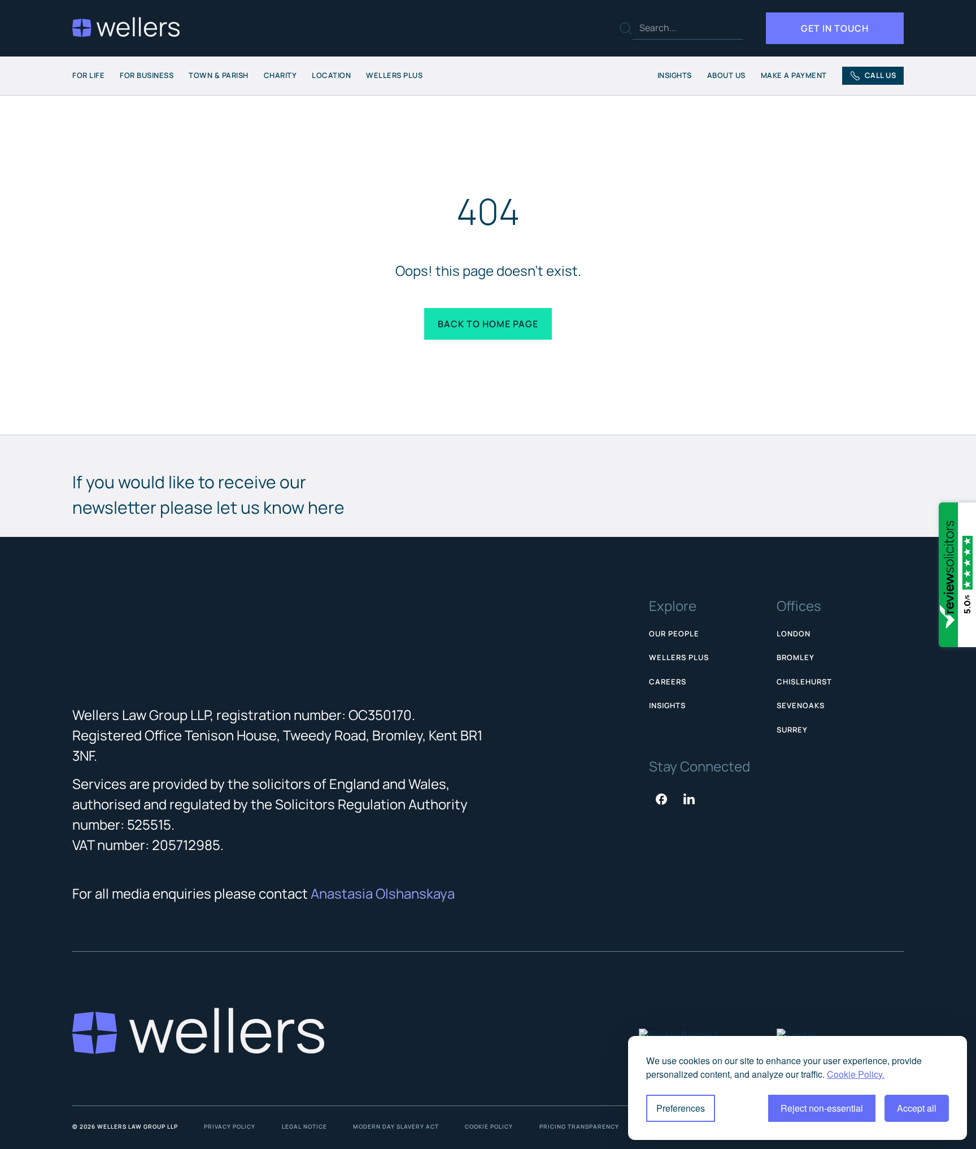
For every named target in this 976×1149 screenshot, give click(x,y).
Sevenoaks (801, 705)
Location (331, 75)
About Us (726, 75)
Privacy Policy (229, 1126)
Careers (667, 682)
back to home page (488, 324)
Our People (674, 633)
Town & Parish (219, 75)
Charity (280, 75)
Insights (674, 75)
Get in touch (835, 28)
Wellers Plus (394, 75)
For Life (88, 75)
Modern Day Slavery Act (396, 1126)
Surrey (792, 730)
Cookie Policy (489, 1126)
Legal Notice (304, 1126)
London (794, 633)
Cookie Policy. (855, 1074)
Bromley (795, 657)
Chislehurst (804, 682)
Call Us (880, 75)
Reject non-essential (822, 1108)
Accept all (916, 1108)
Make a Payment (794, 75)
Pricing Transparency (579, 1126)
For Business (146, 75)
